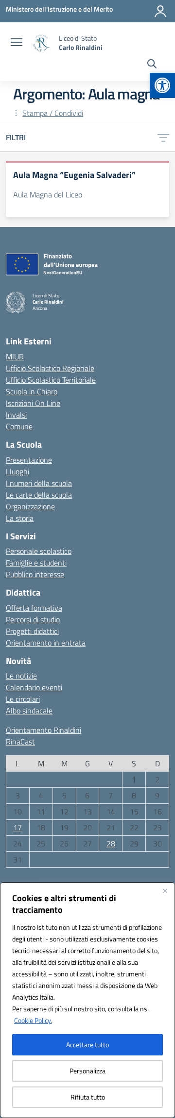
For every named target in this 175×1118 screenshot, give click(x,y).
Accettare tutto (87, 1044)
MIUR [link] (15, 356)
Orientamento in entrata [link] (46, 642)
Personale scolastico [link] (38, 551)
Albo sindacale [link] (29, 710)
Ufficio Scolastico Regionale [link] (50, 368)
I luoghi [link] (17, 471)
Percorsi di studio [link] (33, 619)
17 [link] (17, 827)
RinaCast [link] (20, 741)
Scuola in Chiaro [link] (31, 391)
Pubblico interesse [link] (35, 574)
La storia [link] (20, 518)
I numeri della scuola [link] (39, 483)
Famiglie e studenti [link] (36, 562)
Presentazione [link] (29, 460)
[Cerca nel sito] (151, 65)
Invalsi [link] (16, 415)
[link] (162, 85)
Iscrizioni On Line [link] (33, 403)
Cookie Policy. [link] (33, 1020)
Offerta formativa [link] (34, 608)
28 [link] (110, 843)
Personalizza (87, 1071)
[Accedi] (160, 11)
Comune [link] (19, 426)
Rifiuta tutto (87, 1097)
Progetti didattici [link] (32, 631)
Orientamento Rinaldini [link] (43, 730)
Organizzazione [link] (30, 506)
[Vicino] (165, 890)
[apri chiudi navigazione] (16, 43)
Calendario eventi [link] (34, 687)
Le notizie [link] (21, 675)
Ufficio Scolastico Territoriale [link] (51, 380)
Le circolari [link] (23, 699)
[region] (87, 1000)
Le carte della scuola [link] (39, 495)
